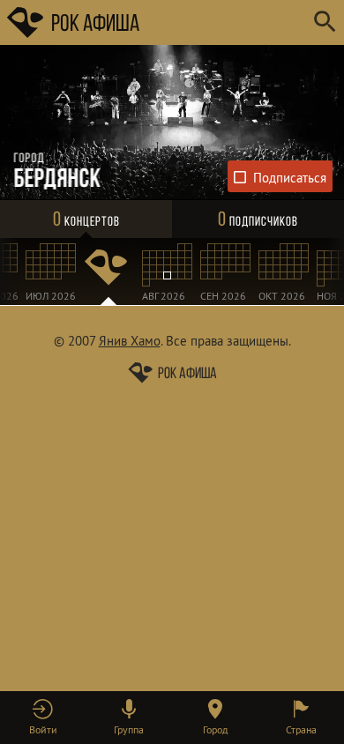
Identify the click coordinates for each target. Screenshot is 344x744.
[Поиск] (324, 22)
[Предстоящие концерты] (108, 271)
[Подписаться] (280, 176)
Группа (129, 729)
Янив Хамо (130, 340)
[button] (43, 717)
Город (215, 729)
